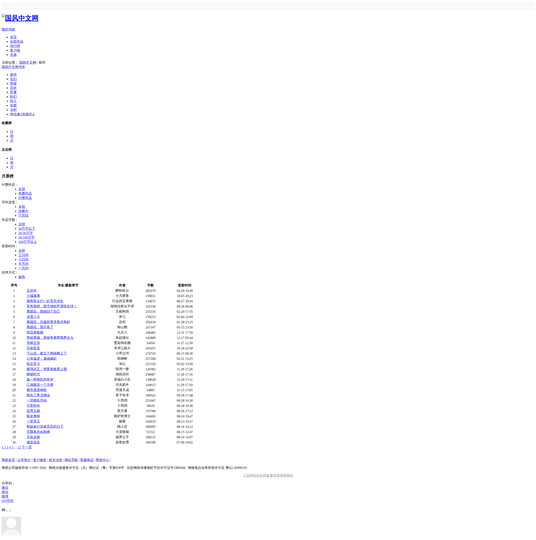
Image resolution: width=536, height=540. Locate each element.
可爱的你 (33, 405)
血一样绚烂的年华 (40, 379)
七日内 (23, 259)
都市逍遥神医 (37, 390)
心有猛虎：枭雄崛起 (42, 358)
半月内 (23, 264)
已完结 (23, 215)
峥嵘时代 (33, 374)
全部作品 (16, 41)
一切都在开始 (37, 400)
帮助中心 (102, 460)
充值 (13, 54)
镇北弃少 (33, 364)
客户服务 (39, 460)
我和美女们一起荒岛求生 (45, 301)
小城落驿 (33, 296)
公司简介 (24, 460)
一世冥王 (33, 421)
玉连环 (32, 290)
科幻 (13, 96)
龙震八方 (33, 316)
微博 (5, 496)
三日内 (23, 255)
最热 (21, 277)
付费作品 (25, 198)
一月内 (23, 268)
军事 (13, 92)
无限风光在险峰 (38, 432)
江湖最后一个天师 (40, 384)
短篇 (13, 105)
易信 (5, 492)
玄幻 (13, 79)
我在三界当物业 (38, 395)
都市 (13, 74)
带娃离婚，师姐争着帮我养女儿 (50, 337)
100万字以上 (27, 242)
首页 (13, 37)
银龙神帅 (33, 416)
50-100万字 (26, 237)
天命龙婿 (33, 437)
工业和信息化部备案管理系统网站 (268, 475)
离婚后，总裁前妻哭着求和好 (48, 322)
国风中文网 (27, 62)
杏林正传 (33, 343)
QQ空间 (7, 501)
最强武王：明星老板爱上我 (47, 369)
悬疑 (13, 83)
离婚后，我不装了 (40, 327)
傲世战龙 (33, 442)
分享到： (8, 483)
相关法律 (55, 460)
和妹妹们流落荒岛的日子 (45, 426)
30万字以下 (26, 228)
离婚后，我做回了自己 (43, 311)
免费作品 (25, 193)
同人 (13, 101)
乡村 (13, 110)
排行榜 (15, 46)
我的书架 (8, 29)
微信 (5, 487)
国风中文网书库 (13, 67)
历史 (13, 88)
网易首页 (8, 460)
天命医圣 (33, 348)
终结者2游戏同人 (22, 114)
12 (19, 447)
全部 (21, 189)
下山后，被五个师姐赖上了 (47, 353)
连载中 (23, 211)
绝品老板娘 (35, 332)
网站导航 (71, 460)
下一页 (27, 447)
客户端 (15, 50)
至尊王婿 (33, 411)
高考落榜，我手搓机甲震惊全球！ (52, 306)
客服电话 (87, 460)
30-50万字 (25, 233)
